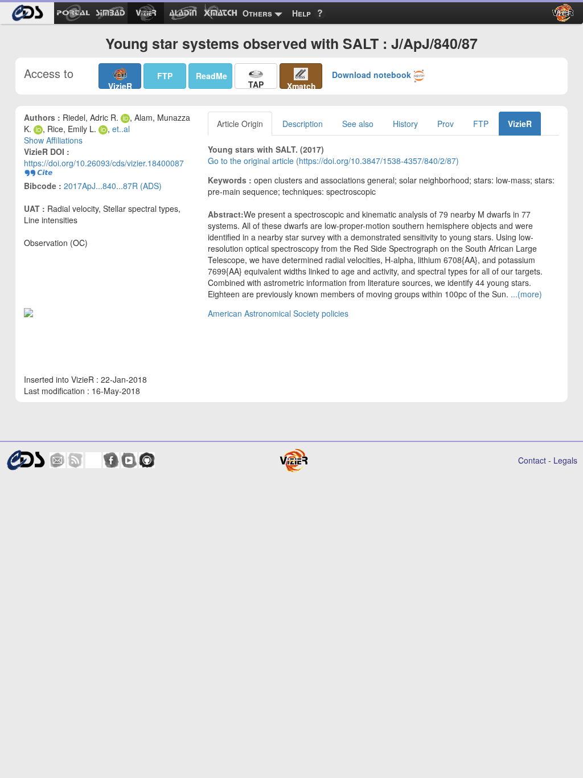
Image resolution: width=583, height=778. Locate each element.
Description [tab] (302, 123)
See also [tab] (357, 123)
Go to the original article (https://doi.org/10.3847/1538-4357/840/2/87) (333, 160)
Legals (565, 460)
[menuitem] (27, 13)
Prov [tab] (445, 123)
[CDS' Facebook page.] (111, 460)
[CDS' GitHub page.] (147, 460)
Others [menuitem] (257, 13)
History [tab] (405, 123)
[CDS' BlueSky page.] (93, 460)
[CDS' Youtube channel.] (129, 460)
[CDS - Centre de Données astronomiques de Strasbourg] (26, 460)
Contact (532, 460)
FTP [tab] (480, 123)
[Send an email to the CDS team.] (57, 460)
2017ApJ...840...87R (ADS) (113, 185)
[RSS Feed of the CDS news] (75, 460)
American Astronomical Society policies (278, 313)
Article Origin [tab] (240, 123)
